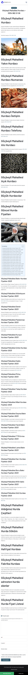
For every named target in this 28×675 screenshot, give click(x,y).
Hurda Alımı (14, 7)
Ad (2, 637)
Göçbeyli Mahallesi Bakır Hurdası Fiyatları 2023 (12, 248)
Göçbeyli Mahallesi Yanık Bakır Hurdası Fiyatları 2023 (13, 265)
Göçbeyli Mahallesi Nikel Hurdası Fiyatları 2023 (12, 262)
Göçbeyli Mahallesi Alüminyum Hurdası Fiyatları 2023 (13, 249)
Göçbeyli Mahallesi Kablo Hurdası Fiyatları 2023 (12, 257)
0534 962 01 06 (12, 35)
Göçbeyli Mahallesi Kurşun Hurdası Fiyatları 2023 (12, 254)
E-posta (3, 643)
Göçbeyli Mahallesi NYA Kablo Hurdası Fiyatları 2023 (13, 273)
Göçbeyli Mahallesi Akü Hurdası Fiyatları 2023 (11, 274)
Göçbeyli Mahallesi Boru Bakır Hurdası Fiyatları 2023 (13, 271)
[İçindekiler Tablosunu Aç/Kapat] (22, 246)
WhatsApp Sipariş (7, 673)
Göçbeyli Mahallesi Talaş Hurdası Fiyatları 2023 (12, 260)
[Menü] (26, 2)
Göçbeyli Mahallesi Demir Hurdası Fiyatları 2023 (12, 251)
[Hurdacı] (6, 2)
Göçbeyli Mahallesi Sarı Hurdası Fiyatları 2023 (12, 270)
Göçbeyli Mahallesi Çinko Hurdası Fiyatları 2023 (12, 256)
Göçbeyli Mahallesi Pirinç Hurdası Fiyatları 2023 (12, 259)
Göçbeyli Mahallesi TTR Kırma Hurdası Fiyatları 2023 (13, 266)
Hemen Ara (21, 673)
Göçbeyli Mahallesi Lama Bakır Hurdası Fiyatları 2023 (13, 268)
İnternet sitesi (4, 648)
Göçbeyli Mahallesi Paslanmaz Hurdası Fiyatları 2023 (13, 252)
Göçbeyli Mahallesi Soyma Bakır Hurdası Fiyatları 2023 (13, 263)
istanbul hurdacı (14, 669)
